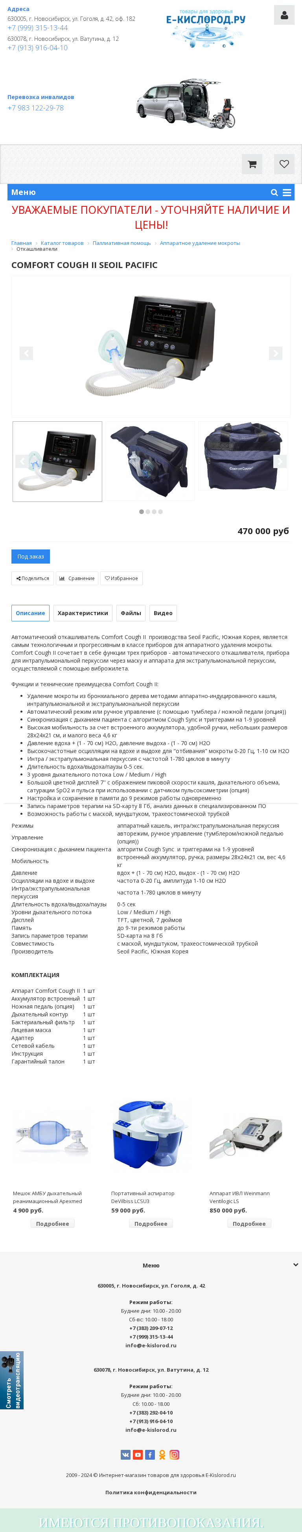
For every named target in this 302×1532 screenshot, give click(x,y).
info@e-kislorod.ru (151, 1345)
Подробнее (52, 1223)
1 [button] (141, 511)
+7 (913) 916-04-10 (37, 47)
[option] (151, 347)
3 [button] (154, 511)
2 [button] (147, 511)
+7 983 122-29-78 (35, 107)
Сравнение (81, 578)
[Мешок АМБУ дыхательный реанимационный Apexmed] (53, 1135)
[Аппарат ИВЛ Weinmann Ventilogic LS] (249, 1135)
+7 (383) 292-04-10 (151, 1412)
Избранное (124, 578)
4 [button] (160, 511)
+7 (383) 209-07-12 (151, 1328)
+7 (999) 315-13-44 (37, 27)
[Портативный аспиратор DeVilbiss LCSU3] (151, 1135)
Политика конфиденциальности (151, 1492)
